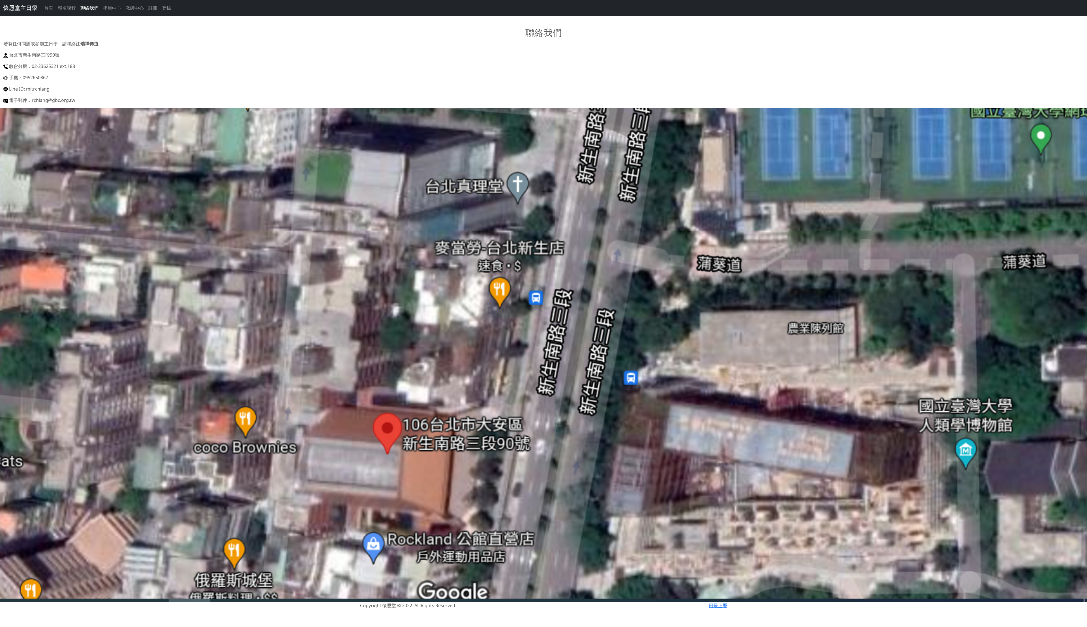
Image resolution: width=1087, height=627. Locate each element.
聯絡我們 (89, 8)
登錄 (166, 8)
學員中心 (112, 8)
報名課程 (67, 8)
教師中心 (135, 8)
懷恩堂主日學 (20, 8)
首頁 (48, 8)
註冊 (152, 8)
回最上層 (718, 605)
